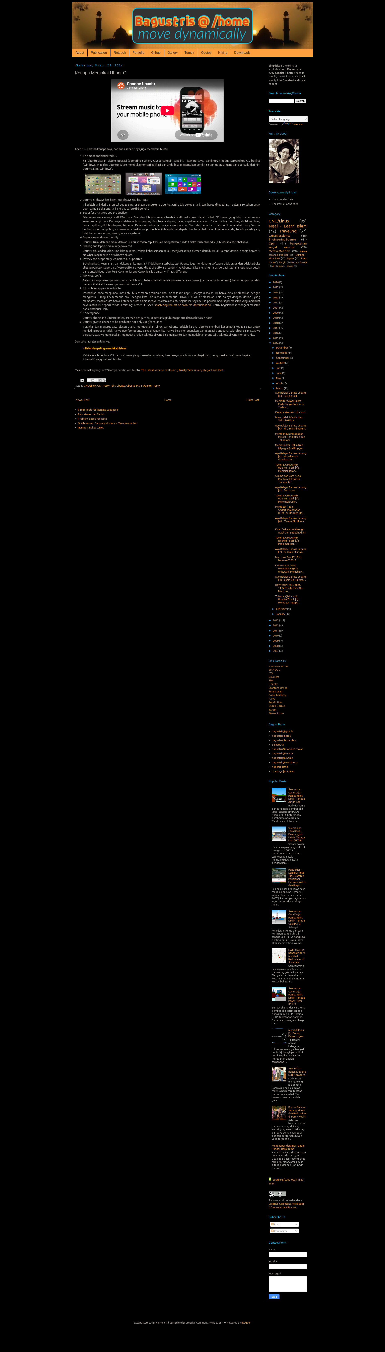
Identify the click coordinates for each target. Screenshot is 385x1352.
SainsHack (278, 744)
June (279, 373)
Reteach (120, 52)
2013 (276, 620)
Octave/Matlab (279, 251)
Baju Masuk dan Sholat (91, 414)
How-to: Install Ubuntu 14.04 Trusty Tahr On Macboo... (288, 587)
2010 (276, 635)
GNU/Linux (90, 385)
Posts (277, 1224)
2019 (276, 317)
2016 (276, 332)
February (281, 608)
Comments (280, 1231)
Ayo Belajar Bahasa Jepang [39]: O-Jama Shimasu (291, 551)
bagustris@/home (282, 757)
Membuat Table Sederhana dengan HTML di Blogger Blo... (289, 509)
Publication (99, 52)
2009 (276, 640)
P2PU (272, 689)
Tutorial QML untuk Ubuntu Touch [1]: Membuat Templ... (287, 599)
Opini (272, 243)
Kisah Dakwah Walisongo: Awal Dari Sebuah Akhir (290, 531)
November (282, 352)
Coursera (274, 667)
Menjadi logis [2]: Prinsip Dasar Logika (296, 1033)
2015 (276, 338)
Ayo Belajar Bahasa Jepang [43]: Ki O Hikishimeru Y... (291, 427)
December (282, 347)
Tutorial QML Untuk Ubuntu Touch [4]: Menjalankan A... (287, 467)
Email (272, 1261)
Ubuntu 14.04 (134, 385)
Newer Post (82, 399)
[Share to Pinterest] (104, 380)
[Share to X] (97, 380)
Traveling (288, 231)
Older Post (252, 399)
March (280, 388)
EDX (271, 671)
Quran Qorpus (277, 696)
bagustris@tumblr (282, 753)
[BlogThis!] (93, 380)
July (278, 368)
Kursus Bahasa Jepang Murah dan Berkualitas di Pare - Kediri (297, 1112)
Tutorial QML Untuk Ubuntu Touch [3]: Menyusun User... (287, 498)
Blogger (246, 1322)
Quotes (206, 52)
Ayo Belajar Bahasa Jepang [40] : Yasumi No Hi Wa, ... (291, 521)
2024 (276, 292)
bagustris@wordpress (285, 762)
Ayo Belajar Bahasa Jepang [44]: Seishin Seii (291, 394)
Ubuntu (121, 385)
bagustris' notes (281, 735)
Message (274, 1273)
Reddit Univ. (276, 693)
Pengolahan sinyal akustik (288, 245)
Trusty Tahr (108, 385)
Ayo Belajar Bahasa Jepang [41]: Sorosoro (291, 489)
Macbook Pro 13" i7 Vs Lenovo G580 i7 (288, 559)
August (280, 362)
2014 (276, 343)
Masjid (282, 262)
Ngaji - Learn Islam (288, 226)
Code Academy (277, 685)
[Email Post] (82, 380)
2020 (276, 312)
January (281, 613)
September (283, 357)
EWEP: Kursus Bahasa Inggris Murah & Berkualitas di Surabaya (296, 956)
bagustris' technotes (284, 740)
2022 (276, 302)
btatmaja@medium (283, 771)
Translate (296, 124)
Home (167, 399)
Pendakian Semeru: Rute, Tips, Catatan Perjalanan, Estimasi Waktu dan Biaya (297, 877)
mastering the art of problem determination (183, 305)
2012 (276, 625)
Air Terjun (277, 266)
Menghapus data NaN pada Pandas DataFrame (288, 1147)
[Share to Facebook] (100, 380)
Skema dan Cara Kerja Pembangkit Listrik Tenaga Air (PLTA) (296, 795)
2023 (276, 297)
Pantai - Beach (298, 262)
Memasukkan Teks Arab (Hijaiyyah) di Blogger (289, 447)
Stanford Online (278, 678)
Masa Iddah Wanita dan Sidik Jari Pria (288, 419)
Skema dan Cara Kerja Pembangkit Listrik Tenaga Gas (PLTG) (296, 917)
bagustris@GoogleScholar (287, 749)
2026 (276, 282)
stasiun (290, 266)
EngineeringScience (282, 239)
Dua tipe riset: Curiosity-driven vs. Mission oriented (107, 423)
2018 (276, 322)
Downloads (242, 52)
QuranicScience (279, 235)
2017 (276, 327)
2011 (276, 630)
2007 (276, 650)
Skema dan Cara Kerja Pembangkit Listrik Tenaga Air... (288, 478)
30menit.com (276, 704)
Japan (290, 258)
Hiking (222, 52)
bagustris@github (282, 731)
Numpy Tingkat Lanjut (91, 427)
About (80, 52)
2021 (276, 307)
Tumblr (189, 52)
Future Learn (276, 682)
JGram (272, 700)
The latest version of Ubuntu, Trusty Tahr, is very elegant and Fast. (182, 370)
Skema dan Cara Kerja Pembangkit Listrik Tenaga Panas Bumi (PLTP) (296, 996)
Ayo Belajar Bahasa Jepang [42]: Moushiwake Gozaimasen (291, 456)
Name (272, 1249)
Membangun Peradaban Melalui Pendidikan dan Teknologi (290, 436)
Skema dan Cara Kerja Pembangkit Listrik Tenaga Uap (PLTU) (296, 834)
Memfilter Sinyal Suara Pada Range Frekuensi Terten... (289, 403)
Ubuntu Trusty (151, 385)
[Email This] (89, 380)
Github (156, 52)
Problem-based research (92, 418)
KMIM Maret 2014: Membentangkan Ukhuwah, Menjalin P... (289, 568)
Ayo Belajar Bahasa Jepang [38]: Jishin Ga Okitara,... (291, 578)
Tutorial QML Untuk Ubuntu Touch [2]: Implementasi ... (287, 540)
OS (99, 385)
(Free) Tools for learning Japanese (98, 409)
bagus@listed (280, 766)
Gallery (172, 52)
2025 (276, 287)
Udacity (273, 675)
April (279, 383)
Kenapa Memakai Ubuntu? (290, 412)
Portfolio (138, 52)
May (279, 378)
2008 (276, 645)
